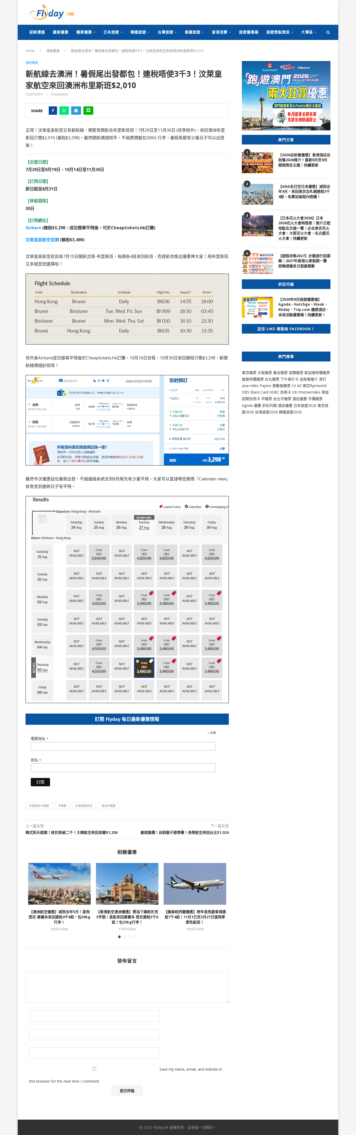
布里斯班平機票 (39, 806)
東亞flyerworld (315, 385)
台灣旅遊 (165, 31)
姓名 (36, 760)
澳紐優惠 (53, 50)
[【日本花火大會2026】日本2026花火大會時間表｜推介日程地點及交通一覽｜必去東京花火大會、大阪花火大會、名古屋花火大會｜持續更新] (257, 225)
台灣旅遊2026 (266, 411)
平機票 (62, 806)
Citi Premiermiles (306, 392)
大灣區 (307, 31)
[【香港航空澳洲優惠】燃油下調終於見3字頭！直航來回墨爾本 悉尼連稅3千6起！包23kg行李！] (127, 884)
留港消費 (220, 31)
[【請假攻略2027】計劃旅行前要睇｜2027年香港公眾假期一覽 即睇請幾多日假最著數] (257, 263)
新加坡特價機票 (317, 372)
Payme (266, 385)
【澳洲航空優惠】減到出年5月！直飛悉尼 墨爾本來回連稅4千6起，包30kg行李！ (59, 916)
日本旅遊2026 (304, 405)
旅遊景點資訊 (278, 31)
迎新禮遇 (37, 31)
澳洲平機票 (108, 806)
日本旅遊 (111, 31)
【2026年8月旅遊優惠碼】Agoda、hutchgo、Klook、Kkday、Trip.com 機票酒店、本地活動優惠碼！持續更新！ (303, 307)
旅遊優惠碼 (249, 31)
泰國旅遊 (192, 31)
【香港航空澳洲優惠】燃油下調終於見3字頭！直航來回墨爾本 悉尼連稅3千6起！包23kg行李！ (127, 916)
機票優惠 (84, 31)
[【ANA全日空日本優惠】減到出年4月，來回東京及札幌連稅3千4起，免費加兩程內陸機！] (257, 194)
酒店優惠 (299, 398)
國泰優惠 (61, 31)
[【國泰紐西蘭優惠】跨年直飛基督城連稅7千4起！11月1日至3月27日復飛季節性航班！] (195, 884)
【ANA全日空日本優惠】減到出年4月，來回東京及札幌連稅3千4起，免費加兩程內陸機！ (304, 191)
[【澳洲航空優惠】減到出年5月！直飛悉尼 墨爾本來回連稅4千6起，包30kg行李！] (59, 884)
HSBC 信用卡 (280, 392)
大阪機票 (264, 372)
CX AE (297, 385)
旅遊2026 (294, 411)
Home (30, 50)
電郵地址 (39, 738)
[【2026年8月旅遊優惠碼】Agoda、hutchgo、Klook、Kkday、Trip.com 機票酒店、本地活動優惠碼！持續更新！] (257, 307)
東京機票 (249, 372)
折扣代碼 (269, 405)
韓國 (282, 411)
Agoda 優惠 (252, 405)
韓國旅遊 (138, 31)
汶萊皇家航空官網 (42, 240)
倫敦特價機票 (253, 379)
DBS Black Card (255, 392)
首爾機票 (296, 372)
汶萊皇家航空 (84, 806)
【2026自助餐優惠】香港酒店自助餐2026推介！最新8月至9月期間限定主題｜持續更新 (304, 159)
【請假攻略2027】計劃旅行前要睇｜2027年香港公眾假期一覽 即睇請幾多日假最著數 (304, 260)
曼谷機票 (280, 372)
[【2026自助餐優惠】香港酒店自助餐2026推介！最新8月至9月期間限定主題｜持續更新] (257, 162)
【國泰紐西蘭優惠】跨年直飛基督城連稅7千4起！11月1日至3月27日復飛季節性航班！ (195, 916)
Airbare (33, 228)
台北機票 (272, 379)
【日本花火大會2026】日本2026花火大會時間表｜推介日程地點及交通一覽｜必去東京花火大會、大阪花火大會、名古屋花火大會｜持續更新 (304, 228)
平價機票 (315, 398)
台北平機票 (282, 398)
